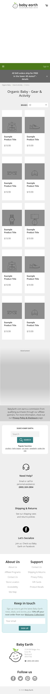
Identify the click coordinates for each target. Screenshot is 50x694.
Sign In (46, 66)
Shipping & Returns (36, 572)
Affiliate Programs (13, 572)
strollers (8, 448)
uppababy (33, 448)
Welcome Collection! (34, 614)
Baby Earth (29, 690)
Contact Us (13, 577)
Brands (24, 105)
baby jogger (16, 448)
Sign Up (24, 628)
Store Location (12, 582)
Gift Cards (36, 582)
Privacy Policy (37, 577)
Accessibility (12, 587)
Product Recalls (37, 587)
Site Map (13, 592)
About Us (13, 567)
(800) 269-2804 (33, 661)
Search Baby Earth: (25, 428)
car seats (25, 448)
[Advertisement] (25, 37)
